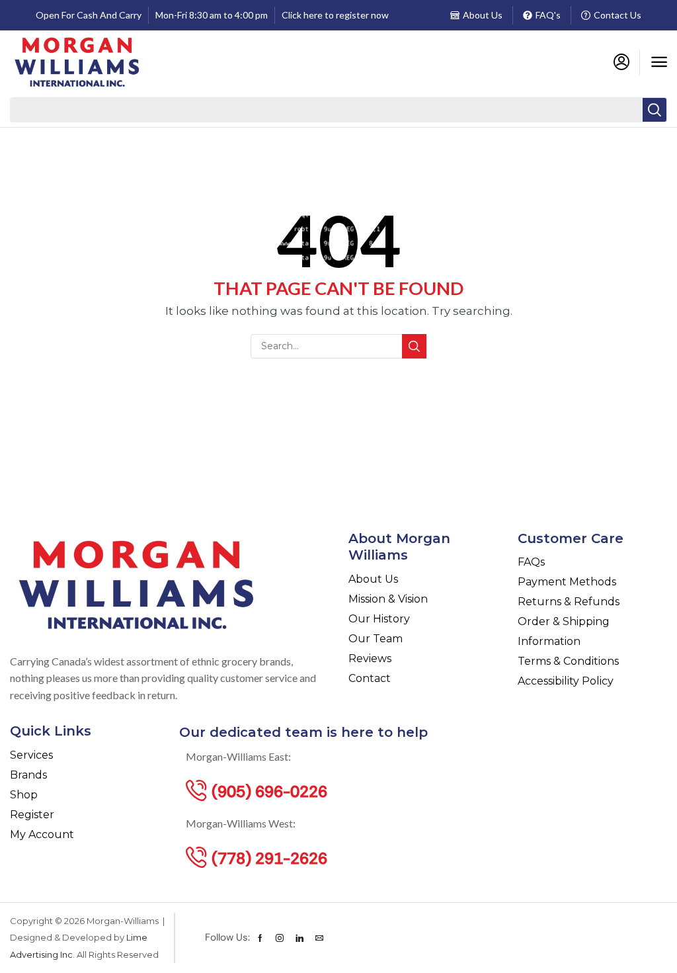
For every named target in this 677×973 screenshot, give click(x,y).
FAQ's (548, 15)
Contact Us (617, 15)
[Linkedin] (299, 938)
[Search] (654, 110)
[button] (659, 62)
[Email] (319, 938)
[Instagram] (280, 938)
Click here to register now (335, 15)
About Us (482, 15)
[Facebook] (260, 938)
